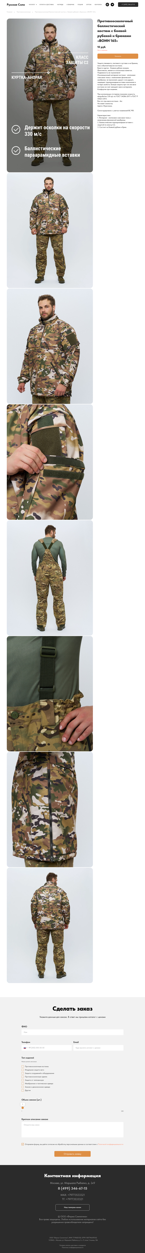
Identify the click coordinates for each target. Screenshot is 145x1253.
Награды (60, 4)
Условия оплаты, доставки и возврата (72, 1245)
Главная (9, 12)
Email (76, 1042)
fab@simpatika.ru (97, 1235)
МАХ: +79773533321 (72, 1195)
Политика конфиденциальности (72, 1247)
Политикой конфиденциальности (110, 1144)
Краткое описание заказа (35, 1119)
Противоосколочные (24, 12)
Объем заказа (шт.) (31, 1099)
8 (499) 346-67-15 (72, 1188)
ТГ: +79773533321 (72, 1199)
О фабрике (70, 4)
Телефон (26, 1042)
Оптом (88, 4)
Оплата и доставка (46, 4)
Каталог (32, 4)
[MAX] (107, 4)
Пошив (80, 4)
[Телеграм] (112, 4)
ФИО (24, 1026)
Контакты (98, 4)
